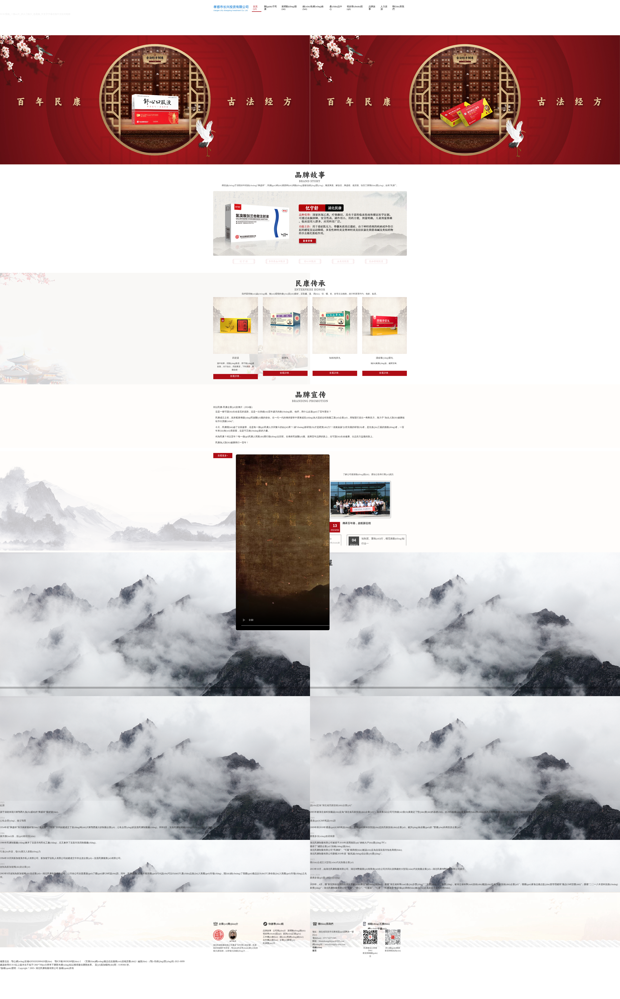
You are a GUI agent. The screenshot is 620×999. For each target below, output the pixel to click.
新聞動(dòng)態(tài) (289, 7)
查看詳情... (235, 376)
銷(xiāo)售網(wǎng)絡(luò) (313, 7)
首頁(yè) (255, 7)
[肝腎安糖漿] (376, 261)
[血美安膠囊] (343, 261)
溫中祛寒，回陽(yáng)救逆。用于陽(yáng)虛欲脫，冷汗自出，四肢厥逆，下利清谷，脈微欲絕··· (235, 366)
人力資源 (384, 7)
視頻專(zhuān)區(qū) (355, 7)
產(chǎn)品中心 (336, 7)
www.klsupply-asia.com (335, 944)
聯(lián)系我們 (398, 7)
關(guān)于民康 (270, 7)
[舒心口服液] (310, 261)
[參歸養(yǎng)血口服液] (277, 261)
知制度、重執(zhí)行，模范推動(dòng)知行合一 (383, 541)
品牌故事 (372, 7)
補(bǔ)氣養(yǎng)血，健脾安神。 (384, 363)
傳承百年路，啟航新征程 (356, 523)
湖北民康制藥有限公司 (47, 968)
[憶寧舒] (244, 261)
